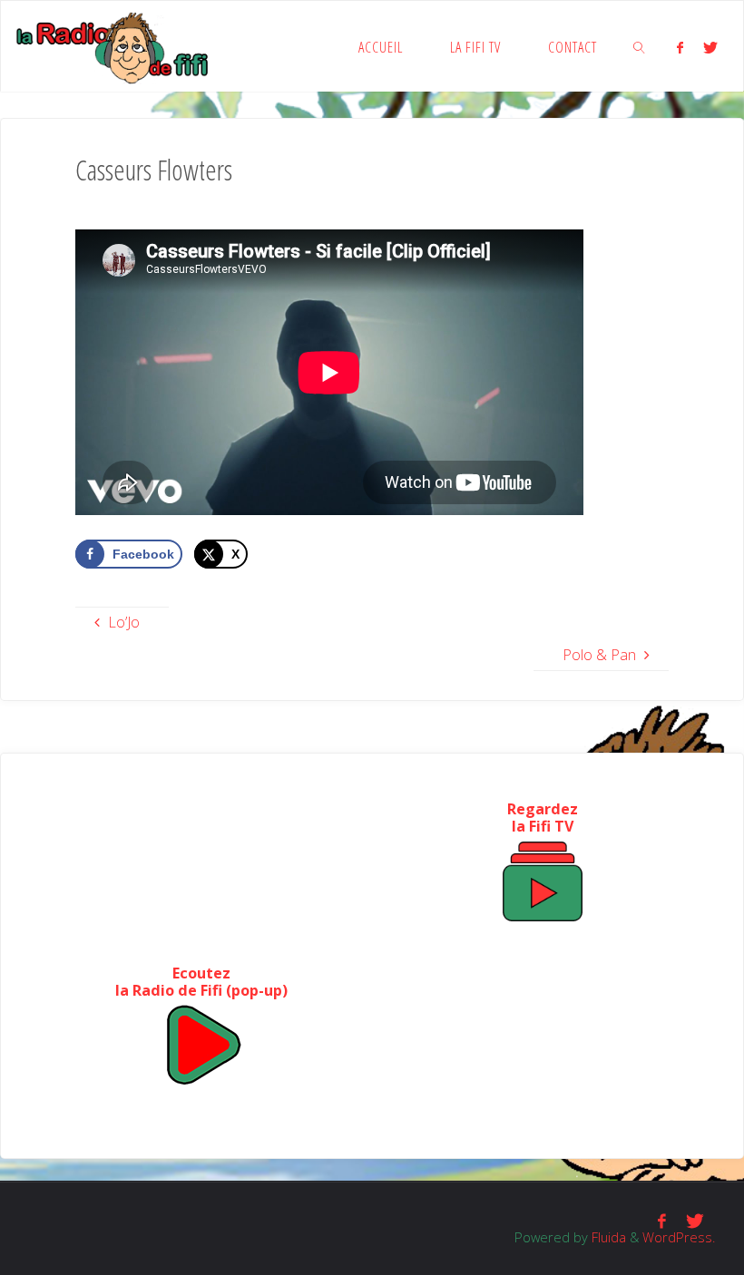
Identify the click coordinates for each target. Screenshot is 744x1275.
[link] (639, 46)
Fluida (607, 1237)
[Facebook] (679, 47)
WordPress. (678, 1237)
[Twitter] (711, 47)
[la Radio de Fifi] (112, 46)
